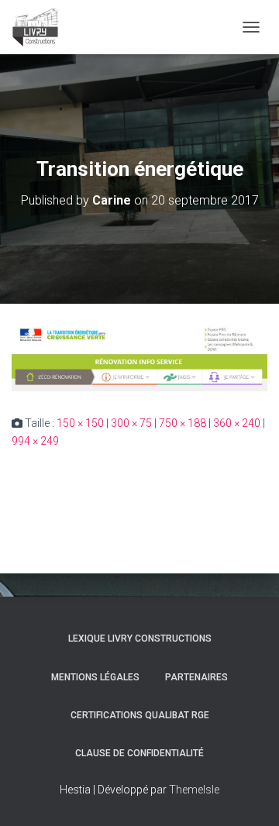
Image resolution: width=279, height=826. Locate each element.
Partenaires (196, 677)
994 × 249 (35, 441)
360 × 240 (236, 423)
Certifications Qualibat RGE (140, 715)
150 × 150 (80, 423)
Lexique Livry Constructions (140, 638)
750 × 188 (182, 423)
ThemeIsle (194, 789)
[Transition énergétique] (139, 358)
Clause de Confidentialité (139, 753)
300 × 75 (131, 423)
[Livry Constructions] (41, 27)
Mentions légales (95, 677)
